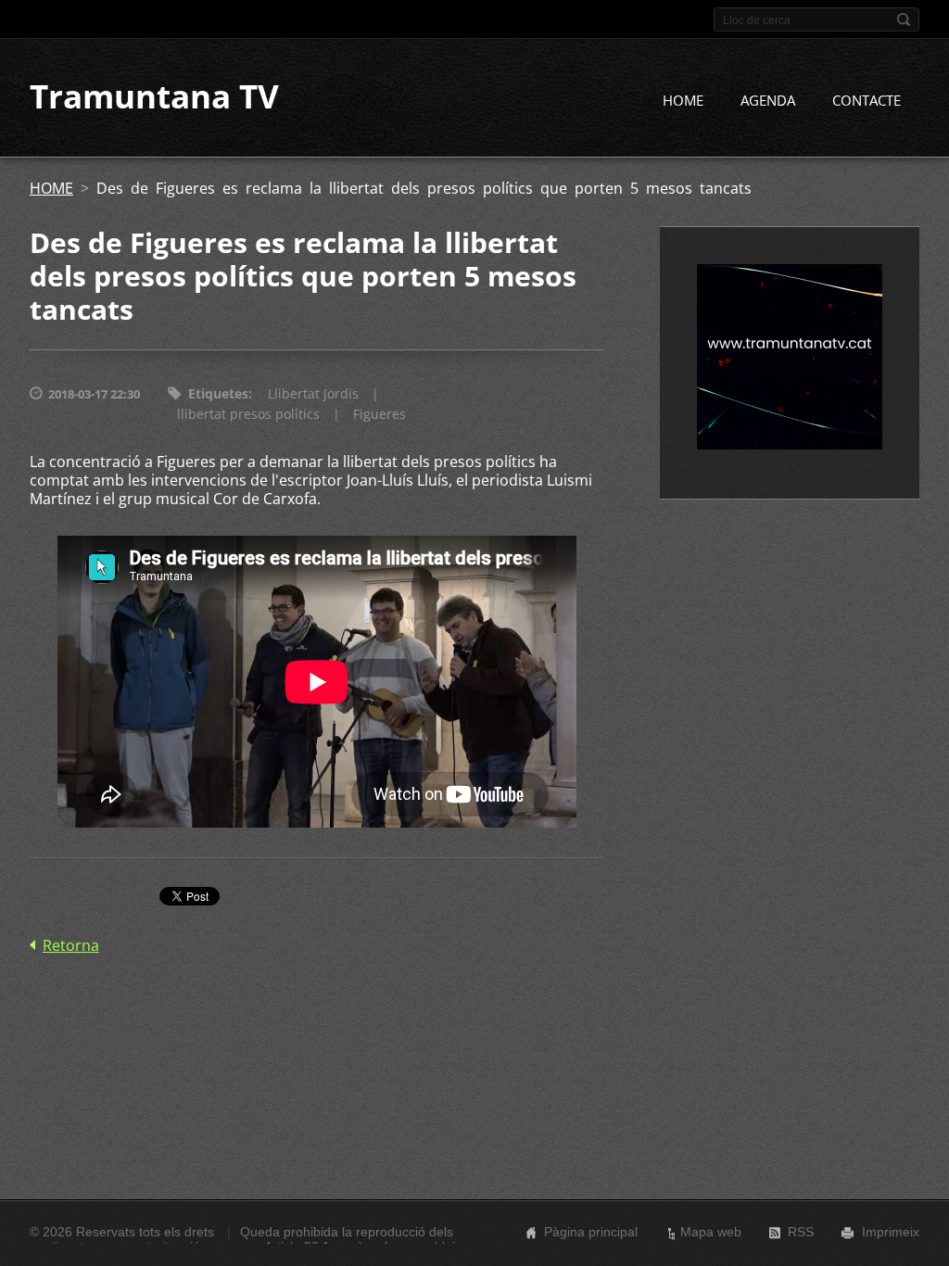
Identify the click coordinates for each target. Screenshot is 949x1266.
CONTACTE (866, 100)
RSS (801, 1231)
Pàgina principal (591, 1231)
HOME (683, 100)
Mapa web (710, 1231)
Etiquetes (218, 393)
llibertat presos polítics (248, 414)
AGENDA (767, 100)
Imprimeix (890, 1231)
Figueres (379, 414)
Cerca (903, 19)
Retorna (71, 945)
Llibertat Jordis (313, 393)
